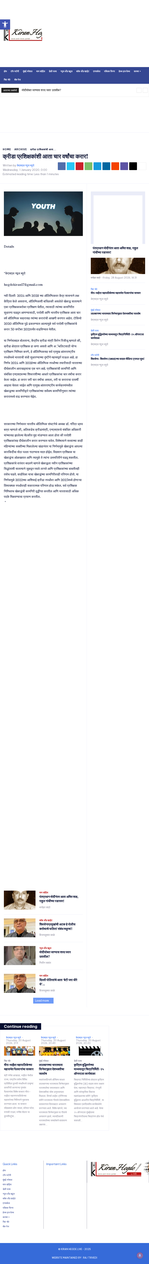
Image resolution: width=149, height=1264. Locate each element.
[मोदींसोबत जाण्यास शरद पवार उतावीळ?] (20, 955)
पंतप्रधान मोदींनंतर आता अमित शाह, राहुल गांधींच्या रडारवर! (58, 899)
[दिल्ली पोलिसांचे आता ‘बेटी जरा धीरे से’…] (20, 983)
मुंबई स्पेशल (95, 310)
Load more (42, 1000)
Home (7, 149)
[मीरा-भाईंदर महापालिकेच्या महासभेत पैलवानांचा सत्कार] (19, 1051)
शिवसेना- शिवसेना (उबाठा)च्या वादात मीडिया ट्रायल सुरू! (117, 359)
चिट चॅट (94, 289)
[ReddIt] (115, 166)
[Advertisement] (74, 119)
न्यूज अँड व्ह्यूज (45, 948)
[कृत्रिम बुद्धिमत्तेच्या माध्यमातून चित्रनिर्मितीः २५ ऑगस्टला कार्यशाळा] (89, 1051)
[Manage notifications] (140, 1255)
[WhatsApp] (88, 166)
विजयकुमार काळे (47, 935)
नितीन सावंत (45, 962)
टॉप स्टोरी (95, 355)
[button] (5, 24)
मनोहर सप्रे (44, 907)
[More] (142, 166)
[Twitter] (70, 166)
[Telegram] (97, 166)
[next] (145, 90)
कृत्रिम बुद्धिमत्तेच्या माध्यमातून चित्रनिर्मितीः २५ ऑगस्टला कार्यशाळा (89, 1069)
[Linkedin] (106, 166)
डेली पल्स (95, 330)
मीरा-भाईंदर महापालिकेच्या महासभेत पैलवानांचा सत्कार (116, 293)
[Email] (133, 166)
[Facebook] (62, 166)
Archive (20, 149)
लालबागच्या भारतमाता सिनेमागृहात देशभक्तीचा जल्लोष (115, 313)
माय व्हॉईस (43, 892)
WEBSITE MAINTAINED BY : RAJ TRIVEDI (74, 1257)
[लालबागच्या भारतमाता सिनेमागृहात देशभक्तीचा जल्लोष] (54, 1051)
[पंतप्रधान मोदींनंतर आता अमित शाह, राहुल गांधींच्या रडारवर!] (20, 900)
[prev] (139, 90)
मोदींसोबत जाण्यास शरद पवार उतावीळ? (41, 90)
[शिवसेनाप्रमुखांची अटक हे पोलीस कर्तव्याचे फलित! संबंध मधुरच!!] (20, 927)
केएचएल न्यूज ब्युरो (25, 165)
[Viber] (124, 166)
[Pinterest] (79, 166)
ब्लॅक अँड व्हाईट (45, 920)
